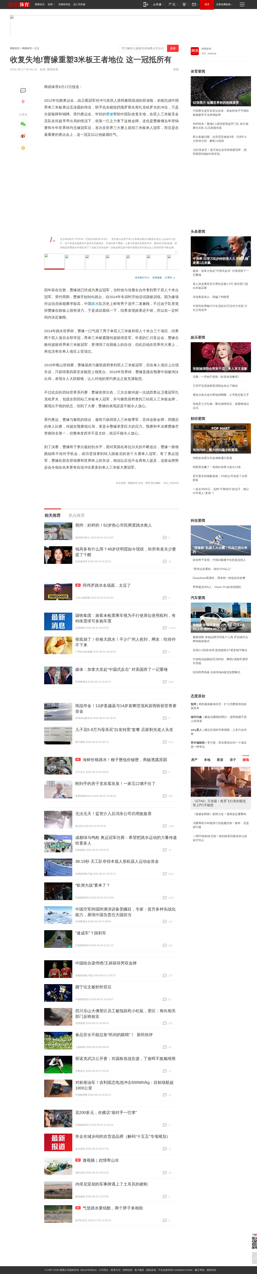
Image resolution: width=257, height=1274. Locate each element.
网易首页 (40, 4)
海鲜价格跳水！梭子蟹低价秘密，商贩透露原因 (125, 759)
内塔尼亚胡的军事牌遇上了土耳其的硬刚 (111, 1184)
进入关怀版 (79, 4)
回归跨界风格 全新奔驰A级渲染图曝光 (216, 672)
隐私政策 (151, 1270)
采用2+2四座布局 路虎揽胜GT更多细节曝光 (220, 650)
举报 (176, 69)
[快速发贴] (23, 90)
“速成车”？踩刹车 (90, 933)
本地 (207, 759)
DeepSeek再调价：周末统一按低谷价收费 (219, 578)
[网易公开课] (158, 4)
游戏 (246, 759)
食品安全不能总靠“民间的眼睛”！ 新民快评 (114, 1034)
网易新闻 (206, 48)
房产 (194, 759)
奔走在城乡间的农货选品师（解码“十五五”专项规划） (122, 1136)
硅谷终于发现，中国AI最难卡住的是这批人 (219, 559)
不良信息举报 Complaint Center (175, 1270)
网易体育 (27, 48)
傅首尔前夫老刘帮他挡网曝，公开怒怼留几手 (221, 394)
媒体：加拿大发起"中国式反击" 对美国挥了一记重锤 (121, 669)
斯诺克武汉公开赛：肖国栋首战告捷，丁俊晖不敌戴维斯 (125, 1058)
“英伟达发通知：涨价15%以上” (212, 569)
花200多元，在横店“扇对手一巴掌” (106, 1112)
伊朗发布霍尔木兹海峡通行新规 (212, 458)
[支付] (185, 4)
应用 (50, 4)
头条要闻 (198, 231)
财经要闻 (198, 419)
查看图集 (157, 277)
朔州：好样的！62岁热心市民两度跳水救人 (113, 525)
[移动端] (146, 4)
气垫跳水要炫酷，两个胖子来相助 (113, 1208)
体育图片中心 (142, 277)
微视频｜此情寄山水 (101, 1160)
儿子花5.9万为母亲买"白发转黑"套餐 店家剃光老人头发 (124, 729)
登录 (207, 4)
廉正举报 (199, 1270)
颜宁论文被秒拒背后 (93, 987)
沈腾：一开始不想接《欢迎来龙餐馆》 (217, 376)
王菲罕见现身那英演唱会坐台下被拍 (215, 385)
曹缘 (109, 114)
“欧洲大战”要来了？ (92, 885)
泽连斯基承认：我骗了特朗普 (211, 296)
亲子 (233, 759)
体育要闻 (198, 71)
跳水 (95, 304)
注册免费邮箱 (223, 4)
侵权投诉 (211, 1270)
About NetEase (88, 1270)
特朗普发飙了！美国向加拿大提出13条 (217, 467)
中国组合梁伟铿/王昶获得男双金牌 (106, 963)
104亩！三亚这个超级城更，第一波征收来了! (221, 814)
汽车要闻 (198, 598)
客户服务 (139, 1270)
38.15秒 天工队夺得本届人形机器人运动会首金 (117, 861)
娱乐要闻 (198, 337)
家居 (220, 759)
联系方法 (115, 1270)
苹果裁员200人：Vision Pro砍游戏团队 (217, 587)
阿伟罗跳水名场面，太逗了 (107, 585)
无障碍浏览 (64, 4)
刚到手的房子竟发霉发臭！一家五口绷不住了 (115, 783)
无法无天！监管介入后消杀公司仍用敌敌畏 (113, 813)
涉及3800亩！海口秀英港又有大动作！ (217, 836)
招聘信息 (127, 1270)
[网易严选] (172, 4)
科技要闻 (198, 521)
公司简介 (104, 1270)
